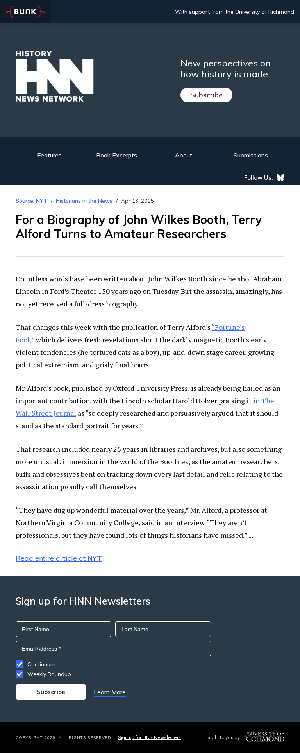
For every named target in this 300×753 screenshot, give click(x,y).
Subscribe (206, 94)
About (183, 155)
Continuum (41, 664)
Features (49, 155)
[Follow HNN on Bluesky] (280, 177)
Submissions (251, 155)
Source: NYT (31, 200)
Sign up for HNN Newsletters (149, 737)
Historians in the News (84, 200)
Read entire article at (59, 558)
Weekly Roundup (49, 674)
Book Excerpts (116, 155)
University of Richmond (264, 11)
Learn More (110, 692)
